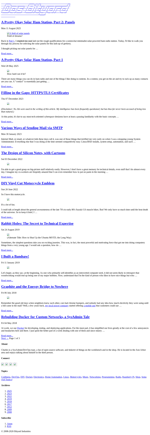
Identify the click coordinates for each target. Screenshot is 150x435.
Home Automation (53, 377)
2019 (9, 399)
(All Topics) (6, 379)
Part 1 (11, 41)
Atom (9, 423)
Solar (144, 377)
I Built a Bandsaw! (15, 256)
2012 (9, 407)
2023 (9, 393)
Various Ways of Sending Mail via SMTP (32, 128)
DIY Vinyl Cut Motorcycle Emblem (27, 183)
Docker (20, 328)
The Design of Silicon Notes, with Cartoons (33, 153)
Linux (66, 377)
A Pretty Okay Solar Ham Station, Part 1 (32, 60)
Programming (108, 377)
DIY (22, 377)
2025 (9, 391)
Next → (5, 338)
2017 (9, 404)
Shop (137, 377)
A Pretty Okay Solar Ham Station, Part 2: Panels (38, 22)
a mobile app (90, 305)
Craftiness (5, 377)
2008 (9, 412)
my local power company (57, 305)
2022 (9, 396)
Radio (118, 377)
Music (85, 377)
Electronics (39, 377)
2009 (9, 409)
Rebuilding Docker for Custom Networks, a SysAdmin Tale (45, 317)
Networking (95, 377)
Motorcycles (75, 377)
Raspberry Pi (128, 377)
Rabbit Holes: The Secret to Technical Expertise (37, 223)
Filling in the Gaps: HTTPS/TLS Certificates (35, 93)
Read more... (7, 53)
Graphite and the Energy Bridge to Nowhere (34, 286)
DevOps (15, 377)
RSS (9, 426)
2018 (9, 401)
